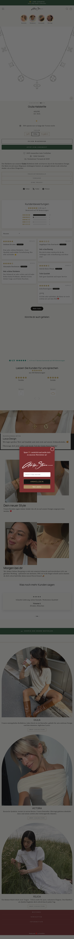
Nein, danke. (37, 487)
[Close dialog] (52, 449)
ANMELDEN (37, 481)
